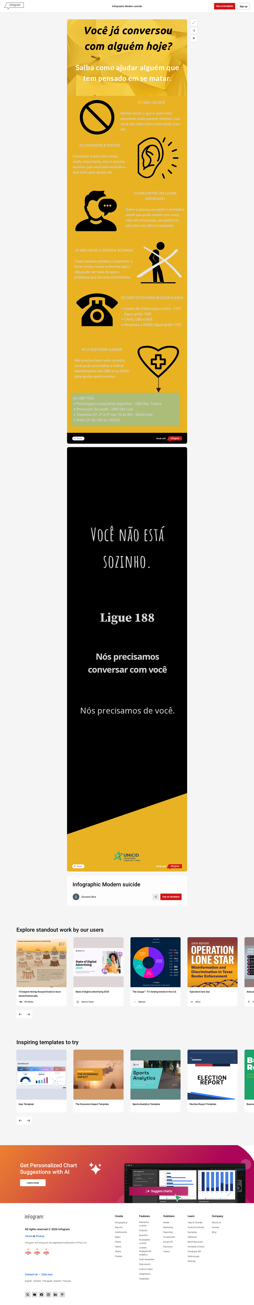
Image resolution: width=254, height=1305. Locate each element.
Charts (118, 1242)
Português (47, 1281)
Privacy (40, 1236)
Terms (29, 1236)
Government (169, 1237)
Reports (119, 1227)
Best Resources (195, 1242)
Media (166, 1222)
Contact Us (31, 1274)
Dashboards (121, 1232)
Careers (215, 1227)
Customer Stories (196, 1227)
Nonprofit (167, 1242)
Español (57, 1281)
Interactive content (144, 1224)
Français (67, 1281)
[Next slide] (28, 1014)
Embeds (143, 1230)
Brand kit (143, 1235)
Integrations (144, 1274)
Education (168, 1246)
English (28, 1281)
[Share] (194, 30)
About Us (216, 1222)
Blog (214, 1232)
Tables (118, 1246)
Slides (118, 1251)
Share (79, 438)
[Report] (194, 38)
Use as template (224, 6)
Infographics (121, 1222)
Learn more (33, 1182)
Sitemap (192, 1261)
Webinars (192, 1237)
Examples (192, 1232)
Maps (117, 1237)
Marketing (168, 1227)
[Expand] (194, 22)
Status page (193, 1256)
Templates (144, 1278)
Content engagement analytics (145, 1251)
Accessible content (144, 1241)
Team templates (146, 1259)
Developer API (194, 1251)
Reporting (168, 1232)
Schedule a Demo (196, 1246)
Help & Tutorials (195, 1222)
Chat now (47, 1274)
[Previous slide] (20, 1014)
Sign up (243, 6)
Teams (166, 1251)
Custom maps (146, 1269)
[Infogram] (14, 6)
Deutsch (37, 1281)
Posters (118, 1256)
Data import (144, 1264)
